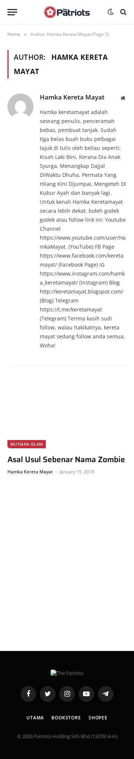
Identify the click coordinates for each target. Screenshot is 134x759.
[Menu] (12, 12)
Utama (35, 718)
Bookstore (66, 718)
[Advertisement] (67, 561)
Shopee (98, 718)
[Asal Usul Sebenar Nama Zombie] (67, 414)
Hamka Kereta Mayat (72, 97)
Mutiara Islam (26, 444)
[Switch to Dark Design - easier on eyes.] (110, 12)
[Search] (123, 12)
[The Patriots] (67, 12)
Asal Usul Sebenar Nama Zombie (66, 459)
